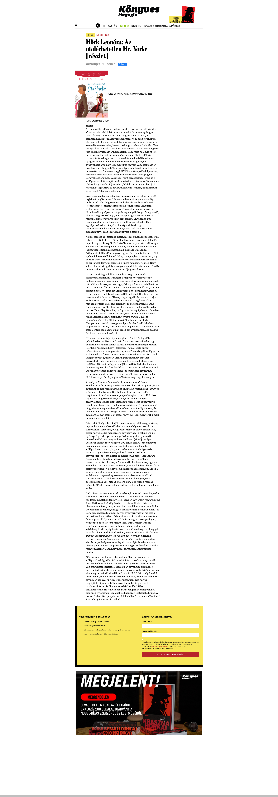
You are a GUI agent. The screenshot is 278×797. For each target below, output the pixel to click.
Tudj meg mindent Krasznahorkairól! (176, 20)
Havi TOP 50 (125, 25)
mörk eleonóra (104, 35)
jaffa (98, 35)
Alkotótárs (113, 25)
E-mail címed (147, 622)
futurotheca (137, 25)
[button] (76, 26)
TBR (105, 25)
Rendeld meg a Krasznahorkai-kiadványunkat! (163, 25)
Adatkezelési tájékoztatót (160, 646)
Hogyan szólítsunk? (149, 631)
